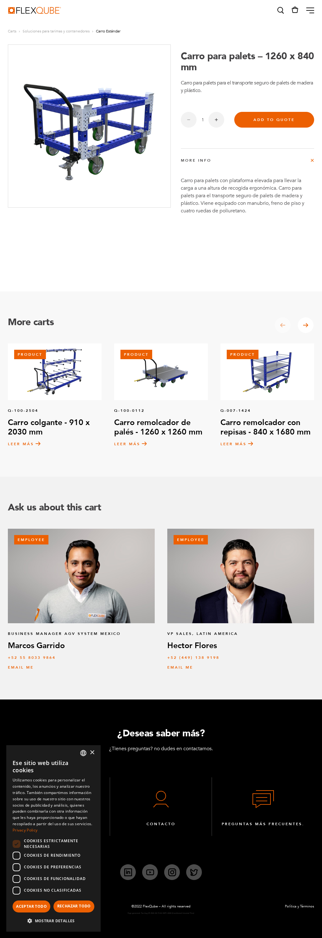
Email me (21, 667)
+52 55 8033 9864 (32, 657)
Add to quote (274, 119)
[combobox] (83, 753)
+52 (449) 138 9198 (193, 657)
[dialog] (53, 838)
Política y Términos (299, 906)
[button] (280, 10)
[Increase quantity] (216, 120)
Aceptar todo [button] (31, 906)
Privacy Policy (25, 830)
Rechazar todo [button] (74, 906)
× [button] (92, 752)
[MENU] (307, 10)
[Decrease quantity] (189, 120)
